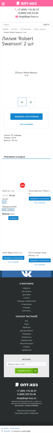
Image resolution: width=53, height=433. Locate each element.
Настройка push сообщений (26, 413)
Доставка (27, 294)
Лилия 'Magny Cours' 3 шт (12, 252)
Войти (6, 428)
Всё (26, 321)
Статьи (26, 298)
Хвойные (26, 327)
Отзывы (26, 307)
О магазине (26, 304)
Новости (26, 288)
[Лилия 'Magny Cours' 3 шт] (13, 236)
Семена (26, 346)
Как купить (26, 291)
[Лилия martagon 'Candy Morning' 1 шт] (40, 236)
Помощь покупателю (26, 301)
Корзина (7, 431)
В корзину (13, 218)
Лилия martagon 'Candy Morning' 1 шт (37, 254)
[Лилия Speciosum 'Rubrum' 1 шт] (40, 174)
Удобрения (26, 350)
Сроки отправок (31, 406)
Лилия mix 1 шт (8, 191)
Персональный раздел (26, 410)
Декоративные (26, 330)
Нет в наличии (26, 124)
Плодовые (26, 334)
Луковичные (26, 340)
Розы (26, 324)
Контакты (26, 310)
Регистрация (14, 428)
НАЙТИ (46, 24)
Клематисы (27, 337)
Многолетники (26, 343)
